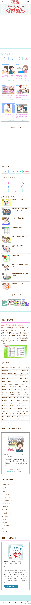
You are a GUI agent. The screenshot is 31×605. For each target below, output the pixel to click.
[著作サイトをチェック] (8, 182)
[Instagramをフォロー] (23, 186)
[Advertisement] (15, 32)
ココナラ (17, 454)
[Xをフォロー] (23, 182)
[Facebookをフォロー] (8, 186)
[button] (27, 363)
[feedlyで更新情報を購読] (15, 190)
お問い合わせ (9, 471)
